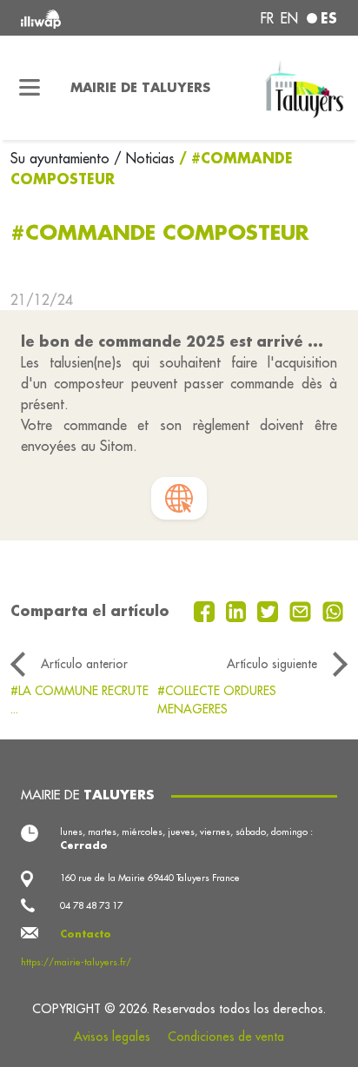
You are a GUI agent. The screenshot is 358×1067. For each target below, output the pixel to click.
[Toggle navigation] (30, 88)
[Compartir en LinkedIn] (238, 610)
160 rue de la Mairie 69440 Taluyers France (150, 877)
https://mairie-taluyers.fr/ (76, 962)
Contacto (85, 934)
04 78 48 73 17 (91, 905)
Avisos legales (112, 1036)
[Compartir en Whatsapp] (333, 610)
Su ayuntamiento (62, 158)
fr (267, 18)
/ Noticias (144, 158)
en (289, 18)
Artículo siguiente (272, 664)
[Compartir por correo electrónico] (302, 610)
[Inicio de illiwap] (80, 18)
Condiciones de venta (226, 1036)
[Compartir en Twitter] (270, 610)
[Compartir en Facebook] (206, 610)
